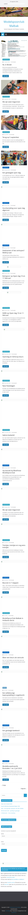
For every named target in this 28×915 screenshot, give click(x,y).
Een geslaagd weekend (11, 730)
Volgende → (24, 788)
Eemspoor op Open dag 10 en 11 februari (13, 277)
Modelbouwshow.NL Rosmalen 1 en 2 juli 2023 (12, 767)
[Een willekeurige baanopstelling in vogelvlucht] (14, 678)
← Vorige (3, 785)
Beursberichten (6, 167)
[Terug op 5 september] (14, 122)
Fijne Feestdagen (8, 386)
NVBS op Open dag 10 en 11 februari (13, 314)
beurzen (6, 884)
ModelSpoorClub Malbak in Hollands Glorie (12, 619)
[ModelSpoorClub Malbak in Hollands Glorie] (14, 603)
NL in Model (7, 65)
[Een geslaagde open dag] (14, 158)
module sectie (10, 882)
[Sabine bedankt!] (14, 413)
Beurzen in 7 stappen (10, 583)
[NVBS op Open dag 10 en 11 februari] (14, 299)
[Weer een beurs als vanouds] (14, 643)
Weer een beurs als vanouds (13, 657)
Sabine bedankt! (8, 435)
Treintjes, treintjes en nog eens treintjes (13, 546)
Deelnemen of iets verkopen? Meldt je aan (13, 251)
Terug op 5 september (10, 137)
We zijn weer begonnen (11, 102)
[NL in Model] (14, 48)
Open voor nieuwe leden (6, 804)
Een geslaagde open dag (11, 173)
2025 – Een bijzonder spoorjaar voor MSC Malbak (12, 808)
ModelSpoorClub (6, 59)
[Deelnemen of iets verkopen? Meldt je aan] (14, 233)
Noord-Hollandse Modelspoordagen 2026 (10, 806)
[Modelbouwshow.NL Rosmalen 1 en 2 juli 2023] (14, 751)
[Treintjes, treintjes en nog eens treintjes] (14, 530)
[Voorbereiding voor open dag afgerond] (14, 193)
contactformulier (10, 877)
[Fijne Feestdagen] (14, 374)
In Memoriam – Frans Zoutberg (8, 813)
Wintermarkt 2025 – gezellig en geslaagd (10, 810)
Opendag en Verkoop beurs (12, 357)
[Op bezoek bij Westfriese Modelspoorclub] (14, 456)
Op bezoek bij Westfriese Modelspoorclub (11, 471)
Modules (4, 687)
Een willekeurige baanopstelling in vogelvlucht (13, 694)
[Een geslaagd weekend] (14, 716)
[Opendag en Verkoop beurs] (14, 339)
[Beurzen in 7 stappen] (14, 568)
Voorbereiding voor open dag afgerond (13, 209)
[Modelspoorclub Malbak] (2, 34)
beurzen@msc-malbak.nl (17, 879)
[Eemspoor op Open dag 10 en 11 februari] (14, 267)
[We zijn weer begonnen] (14, 87)
